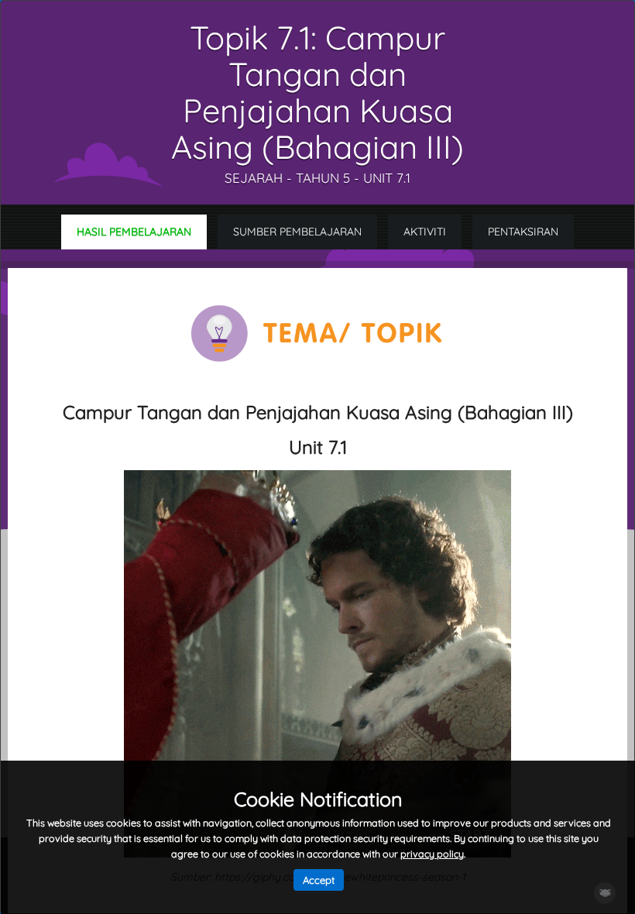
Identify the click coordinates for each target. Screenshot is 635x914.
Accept (319, 880)
